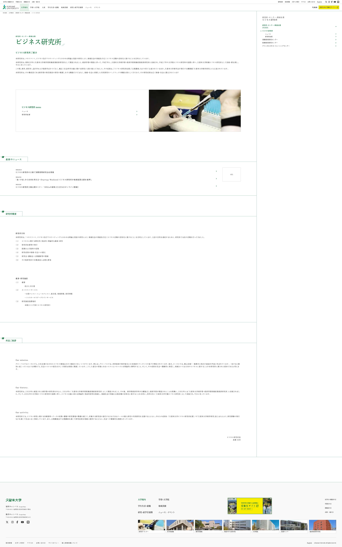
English (319, 1)
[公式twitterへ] (326, 2)
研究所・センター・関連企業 (23, 12)
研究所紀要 (26, 114)
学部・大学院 (35, 7)
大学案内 (24, 7)
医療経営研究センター (270, 43)
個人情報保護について (69, 543)
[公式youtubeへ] (335, 2)
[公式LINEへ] (338, 2)
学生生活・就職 (53, 7)
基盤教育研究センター (270, 39)
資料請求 (280, 1)
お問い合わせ (311, 1)
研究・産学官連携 (76, 7)
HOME (5, 12)
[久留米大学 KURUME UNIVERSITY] (11, 7)
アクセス (303, 1)
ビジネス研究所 (267, 31)
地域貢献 (64, 7)
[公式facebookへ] (331, 2)
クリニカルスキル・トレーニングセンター (276, 46)
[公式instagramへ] (329, 2)
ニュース (88, 7)
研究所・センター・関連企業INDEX (271, 26)
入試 (43, 7)
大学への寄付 (295, 1)
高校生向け (327, 7)
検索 (316, 7)
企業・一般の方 (36, 1)
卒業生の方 (19, 1)
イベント (97, 7)
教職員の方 (27, 1)
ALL (231, 174)
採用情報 (287, 1)
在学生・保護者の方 (8, 1)
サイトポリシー (54, 543)
